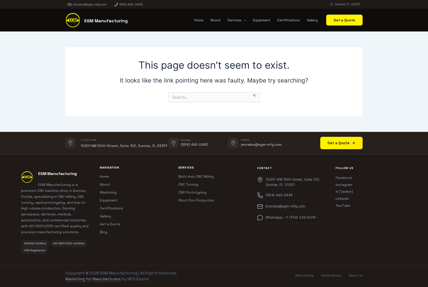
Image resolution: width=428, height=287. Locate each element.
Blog (103, 232)
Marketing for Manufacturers (93, 279)
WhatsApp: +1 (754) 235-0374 (291, 217)
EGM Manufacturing (106, 21)
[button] (243, 20)
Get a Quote (338, 143)
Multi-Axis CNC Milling (196, 176)
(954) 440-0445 (194, 144)
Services (234, 20)
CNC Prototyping (192, 192)
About (215, 20)
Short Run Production (196, 200)
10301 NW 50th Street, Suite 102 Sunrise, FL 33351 (292, 182)
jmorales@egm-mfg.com (261, 144)
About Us (355, 275)
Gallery (312, 20)
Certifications (288, 20)
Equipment (261, 20)
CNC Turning (188, 184)
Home (198, 20)
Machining (108, 192)
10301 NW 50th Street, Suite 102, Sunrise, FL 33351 (124, 146)
